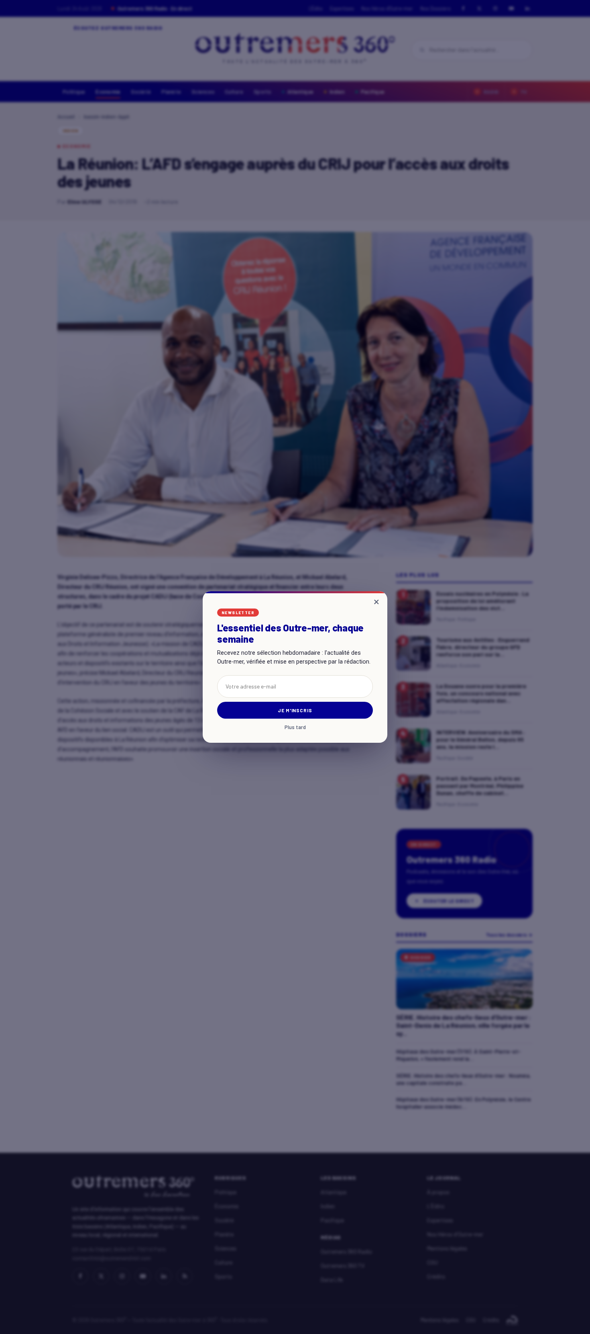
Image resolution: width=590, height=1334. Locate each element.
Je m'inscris (295, 710)
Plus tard (295, 727)
